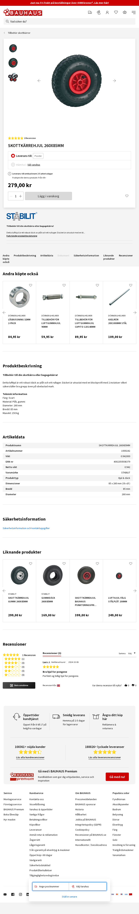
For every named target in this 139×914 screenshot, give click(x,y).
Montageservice (12, 799)
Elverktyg (118, 824)
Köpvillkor (35, 824)
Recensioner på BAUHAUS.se (90, 834)
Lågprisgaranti (37, 845)
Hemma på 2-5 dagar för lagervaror (74, 722)
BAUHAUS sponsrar (85, 804)
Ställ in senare (69, 896)
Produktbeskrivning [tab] (22, 366)
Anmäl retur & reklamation (44, 834)
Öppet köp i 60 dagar (41, 855)
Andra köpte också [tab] (20, 274)
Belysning (118, 814)
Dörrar (116, 819)
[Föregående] (39, 80)
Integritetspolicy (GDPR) (88, 824)
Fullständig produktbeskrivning (22, 235)
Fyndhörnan (119, 799)
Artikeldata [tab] (14, 437)
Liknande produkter (109, 257)
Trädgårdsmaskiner (123, 850)
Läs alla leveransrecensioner (105, 757)
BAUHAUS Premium (14, 809)
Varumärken (119, 855)
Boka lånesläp (11, 814)
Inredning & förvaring (124, 845)
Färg (115, 829)
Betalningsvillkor (38, 819)
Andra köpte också (6, 259)
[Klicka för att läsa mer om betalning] (123, 894)
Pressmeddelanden (86, 799)
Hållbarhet (80, 814)
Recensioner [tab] (14, 644)
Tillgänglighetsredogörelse (44, 875)
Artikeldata (46, 255)
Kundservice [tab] (36, 793)
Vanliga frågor (37, 814)
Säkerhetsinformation (86, 255)
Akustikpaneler (121, 804)
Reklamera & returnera (109, 726)
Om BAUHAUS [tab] (82, 793)
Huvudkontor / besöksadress (91, 845)
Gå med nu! (117, 777)
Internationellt (82, 839)
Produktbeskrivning (25, 255)
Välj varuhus (34, 164)
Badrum (117, 809)
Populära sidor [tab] (121, 793)
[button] (19, 685)
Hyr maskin (9, 819)
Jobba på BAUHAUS (85, 819)
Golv (115, 839)
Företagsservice (13, 804)
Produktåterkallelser (41, 870)
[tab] (52, 653)
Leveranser (36, 829)
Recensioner (126, 255)
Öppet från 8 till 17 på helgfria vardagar (34, 726)
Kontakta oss (37, 799)
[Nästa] (114, 80)
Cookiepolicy (82, 829)
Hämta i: (21, 164)
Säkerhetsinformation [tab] (24, 519)
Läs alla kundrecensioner (30, 757)
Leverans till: (24, 156)
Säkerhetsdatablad (40, 865)
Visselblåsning (37, 804)
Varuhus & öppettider (41, 809)
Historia (79, 809)
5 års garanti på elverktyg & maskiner (50, 850)
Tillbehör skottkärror (19, 33)
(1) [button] (23, 658)
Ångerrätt (35, 839)
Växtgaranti (36, 860)
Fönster (117, 834)
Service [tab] (8, 793)
